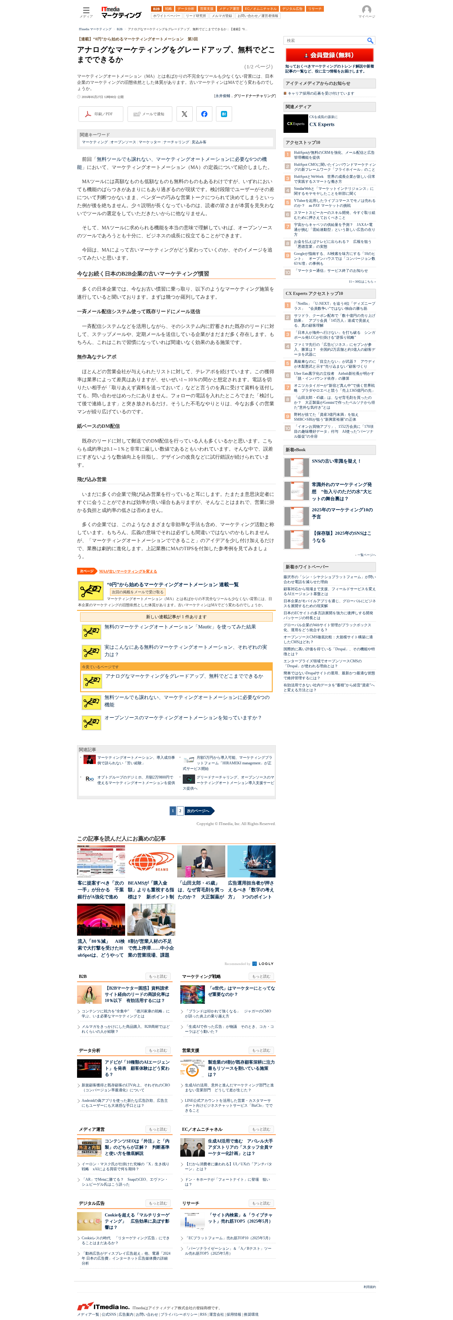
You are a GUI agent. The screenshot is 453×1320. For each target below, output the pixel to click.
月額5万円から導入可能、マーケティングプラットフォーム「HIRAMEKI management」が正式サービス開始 (227, 763)
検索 (370, 40)
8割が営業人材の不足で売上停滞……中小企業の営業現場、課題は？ (151, 949)
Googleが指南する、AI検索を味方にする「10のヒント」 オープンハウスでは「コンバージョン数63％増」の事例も (334, 258)
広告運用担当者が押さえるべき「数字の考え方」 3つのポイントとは (251, 891)
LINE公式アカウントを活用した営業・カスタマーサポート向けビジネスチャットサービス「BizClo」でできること (229, 1105)
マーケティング (95, 142)
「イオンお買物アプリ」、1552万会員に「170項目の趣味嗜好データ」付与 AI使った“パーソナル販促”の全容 (333, 431)
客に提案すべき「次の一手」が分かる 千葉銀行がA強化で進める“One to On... (101, 891)
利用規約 (370, 1287)
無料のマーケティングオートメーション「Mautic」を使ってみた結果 (180, 626)
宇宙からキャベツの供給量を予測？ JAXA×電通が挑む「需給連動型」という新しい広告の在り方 (334, 230)
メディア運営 (92, 1129)
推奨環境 (251, 1314)
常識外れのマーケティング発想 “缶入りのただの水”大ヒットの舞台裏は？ (342, 491)
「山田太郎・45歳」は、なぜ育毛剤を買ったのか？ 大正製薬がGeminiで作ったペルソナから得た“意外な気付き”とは (334, 402)
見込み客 (199, 142)
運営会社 (216, 1314)
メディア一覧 (88, 1314)
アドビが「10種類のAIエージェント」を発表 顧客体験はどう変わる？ (137, 1068)
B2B (83, 976)
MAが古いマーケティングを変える (128, 571)
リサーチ (190, 1203)
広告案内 (126, 1314)
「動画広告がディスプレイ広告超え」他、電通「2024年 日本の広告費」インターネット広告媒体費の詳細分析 (126, 1258)
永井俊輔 (222, 96)
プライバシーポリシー (179, 1314)
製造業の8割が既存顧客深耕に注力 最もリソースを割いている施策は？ (243, 1068)
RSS (203, 1314)
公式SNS (109, 1314)
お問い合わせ (147, 1314)
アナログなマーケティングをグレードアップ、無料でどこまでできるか (184, 676)
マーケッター (150, 142)
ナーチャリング (176, 142)
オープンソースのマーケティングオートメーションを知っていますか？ (183, 717)
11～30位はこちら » (362, 281)
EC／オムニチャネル (202, 1129)
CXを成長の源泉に (323, 117)
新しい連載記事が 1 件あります (176, 617)
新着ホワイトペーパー (307, 567)
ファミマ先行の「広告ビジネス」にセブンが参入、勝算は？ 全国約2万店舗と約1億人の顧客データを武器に (334, 349)
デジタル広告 (92, 1203)
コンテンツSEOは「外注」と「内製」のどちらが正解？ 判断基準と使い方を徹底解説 (137, 1147)
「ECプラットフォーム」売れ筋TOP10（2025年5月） (228, 1238)
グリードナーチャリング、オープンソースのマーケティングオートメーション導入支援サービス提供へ (228, 783)
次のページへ (198, 811)
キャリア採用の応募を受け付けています (321, 93)
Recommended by (238, 964)
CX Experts (321, 124)
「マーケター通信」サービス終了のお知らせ (331, 270)
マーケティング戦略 (201, 976)
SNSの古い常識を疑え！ (337, 461)
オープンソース (123, 142)
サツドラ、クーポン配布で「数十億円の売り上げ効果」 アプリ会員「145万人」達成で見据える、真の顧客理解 (334, 320)
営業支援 (190, 1050)
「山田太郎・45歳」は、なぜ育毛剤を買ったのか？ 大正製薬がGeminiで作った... (201, 891)
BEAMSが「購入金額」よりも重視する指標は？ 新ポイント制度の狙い (151, 891)
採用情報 (233, 1314)
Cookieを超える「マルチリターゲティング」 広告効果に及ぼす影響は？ (137, 1221)
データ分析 (89, 1050)
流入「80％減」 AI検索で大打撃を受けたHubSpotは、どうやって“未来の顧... (101, 949)
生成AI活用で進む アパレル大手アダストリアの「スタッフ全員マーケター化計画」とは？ (240, 1147)
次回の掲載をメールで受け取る (138, 592)
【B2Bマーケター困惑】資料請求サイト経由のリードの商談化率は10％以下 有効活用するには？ (137, 994)
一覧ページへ (366, 555)
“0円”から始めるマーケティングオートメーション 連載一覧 (173, 584)
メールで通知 (153, 114)
